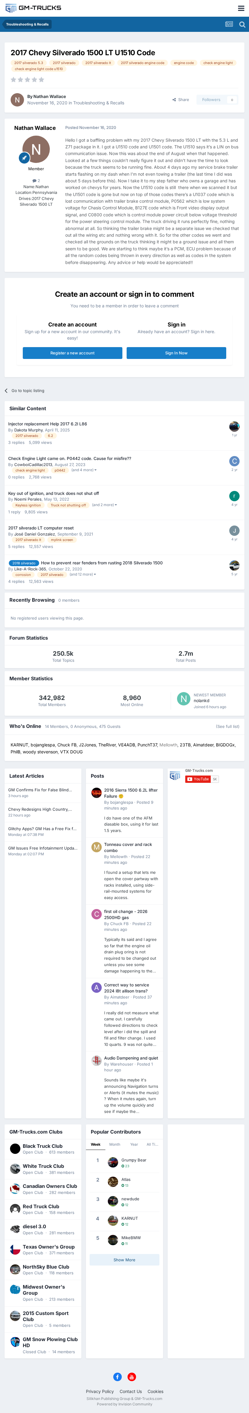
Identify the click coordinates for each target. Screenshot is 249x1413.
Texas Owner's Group (49, 1247)
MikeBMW (131, 1237)
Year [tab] (134, 1144)
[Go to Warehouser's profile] (96, 1061)
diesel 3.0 (34, 1226)
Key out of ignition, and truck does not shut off (53, 493)
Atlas (126, 1179)
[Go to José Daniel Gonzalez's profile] (234, 531)
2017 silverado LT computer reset (41, 528)
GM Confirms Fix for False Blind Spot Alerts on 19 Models (38, 790)
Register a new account (72, 352)
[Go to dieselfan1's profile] (234, 565)
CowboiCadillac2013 (33, 464)
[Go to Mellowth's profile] (96, 847)
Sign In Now (176, 352)
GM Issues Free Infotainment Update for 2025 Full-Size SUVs (43, 848)
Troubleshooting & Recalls (98, 102)
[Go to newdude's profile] (113, 1201)
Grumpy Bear (133, 1160)
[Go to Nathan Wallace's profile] (17, 99)
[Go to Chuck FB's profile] (96, 914)
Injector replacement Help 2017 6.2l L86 (47, 423)
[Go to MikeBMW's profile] (113, 1240)
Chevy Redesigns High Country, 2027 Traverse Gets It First (38, 810)
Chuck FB (119, 923)
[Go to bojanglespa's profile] (96, 793)
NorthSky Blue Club (46, 1267)
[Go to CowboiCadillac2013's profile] (234, 461)
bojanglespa (121, 802)
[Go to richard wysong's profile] (234, 496)
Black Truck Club (43, 1146)
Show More (124, 1259)
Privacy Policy (100, 1391)
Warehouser (121, 1064)
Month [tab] (114, 1144)
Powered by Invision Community (124, 1404)
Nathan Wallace (49, 96)
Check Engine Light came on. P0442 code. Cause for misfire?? (69, 458)
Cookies (155, 1391)
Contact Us (131, 1391)
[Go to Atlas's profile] (113, 1182)
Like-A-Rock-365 (30, 568)
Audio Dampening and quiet (131, 1058)
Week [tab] (96, 1144)
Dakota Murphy (28, 430)
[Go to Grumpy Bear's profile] (113, 1162)
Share (182, 99)
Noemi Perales (28, 499)
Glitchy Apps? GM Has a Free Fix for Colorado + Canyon (42, 829)
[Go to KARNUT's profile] (113, 1220)
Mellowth (119, 856)
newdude (130, 1198)
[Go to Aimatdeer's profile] (96, 987)
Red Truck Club (41, 1206)
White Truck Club (43, 1166)
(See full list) (228, 726)
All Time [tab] (154, 1144)
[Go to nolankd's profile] (183, 698)
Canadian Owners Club (50, 1186)
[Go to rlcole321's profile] (234, 426)
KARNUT (129, 1218)
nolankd (202, 700)
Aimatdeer (119, 997)
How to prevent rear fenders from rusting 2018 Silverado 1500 (102, 562)
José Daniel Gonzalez (34, 534)
